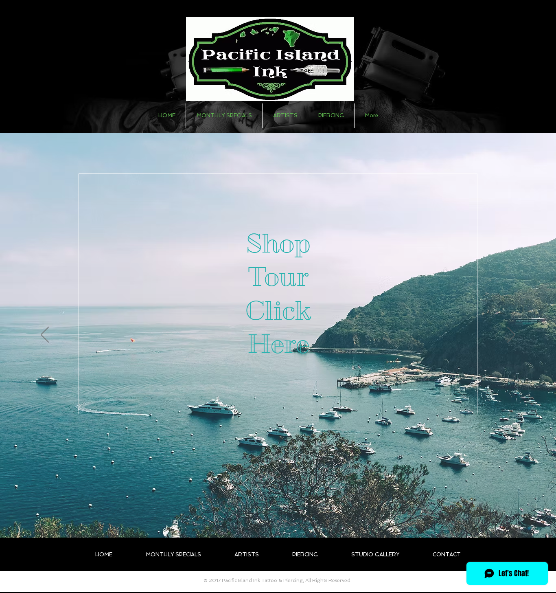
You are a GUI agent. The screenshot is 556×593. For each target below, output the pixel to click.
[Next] (511, 335)
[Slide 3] (285, 521)
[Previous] (45, 335)
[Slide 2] (278, 521)
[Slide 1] (270, 521)
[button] (285, 115)
